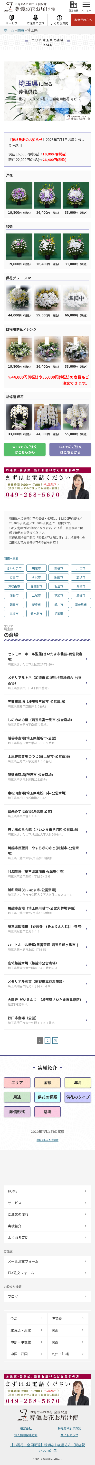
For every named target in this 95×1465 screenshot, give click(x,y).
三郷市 (14, 613)
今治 (13, 1318)
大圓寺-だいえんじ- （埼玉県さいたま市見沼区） (45, 1002)
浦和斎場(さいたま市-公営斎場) (40, 892)
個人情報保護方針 (26, 1435)
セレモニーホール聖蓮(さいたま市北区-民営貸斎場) (45, 659)
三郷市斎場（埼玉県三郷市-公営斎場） (37, 703)
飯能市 (58, 577)
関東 (20, 30)
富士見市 (81, 604)
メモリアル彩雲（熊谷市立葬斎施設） (37, 983)
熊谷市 (58, 568)
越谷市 (80, 595)
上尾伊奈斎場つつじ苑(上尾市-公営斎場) (39, 758)
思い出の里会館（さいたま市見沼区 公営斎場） (44, 832)
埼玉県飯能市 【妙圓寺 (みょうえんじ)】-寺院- (45, 928)
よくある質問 (59, 23)
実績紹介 (14, 1225)
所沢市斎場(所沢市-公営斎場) (30, 777)
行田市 (14, 577)
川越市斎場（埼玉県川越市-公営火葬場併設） (42, 910)
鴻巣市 (80, 586)
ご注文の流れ (35, 23)
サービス (12, 23)
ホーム (9, 30)
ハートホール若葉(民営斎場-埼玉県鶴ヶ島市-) (43, 947)
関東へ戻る (11, 558)
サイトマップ (69, 1435)
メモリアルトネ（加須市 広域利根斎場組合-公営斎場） (45, 682)
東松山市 (14, 586)
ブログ (13, 1296)
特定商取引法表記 (69, 1428)
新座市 (36, 604)
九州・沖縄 (60, 1353)
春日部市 (36, 586)
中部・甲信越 (20, 1342)
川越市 (36, 568)
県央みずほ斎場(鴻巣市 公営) (30, 813)
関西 (55, 1342)
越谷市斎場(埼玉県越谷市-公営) (32, 740)
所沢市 (36, 577)
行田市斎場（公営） (31, 1020)
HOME (13, 1191)
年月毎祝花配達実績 (47, 1140)
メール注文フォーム (23, 1261)
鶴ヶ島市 (36, 613)
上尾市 (36, 595)
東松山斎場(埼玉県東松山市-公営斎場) (37, 795)
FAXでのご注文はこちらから (70, 449)
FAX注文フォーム (21, 1272)
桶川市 (58, 604)
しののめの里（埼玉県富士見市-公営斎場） (42, 722)
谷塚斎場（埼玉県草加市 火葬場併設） (37, 874)
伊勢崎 (57, 1318)
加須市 (80, 577)
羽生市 (58, 586)
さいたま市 (14, 568)
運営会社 (26, 1428)
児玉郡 (58, 613)
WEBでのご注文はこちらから (24, 449)
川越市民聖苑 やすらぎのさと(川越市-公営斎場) (43, 852)
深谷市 (14, 595)
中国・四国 (19, 1353)
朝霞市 (14, 604)
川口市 (80, 568)
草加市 (58, 595)
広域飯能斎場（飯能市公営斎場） (33, 965)
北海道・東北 (20, 1330)
